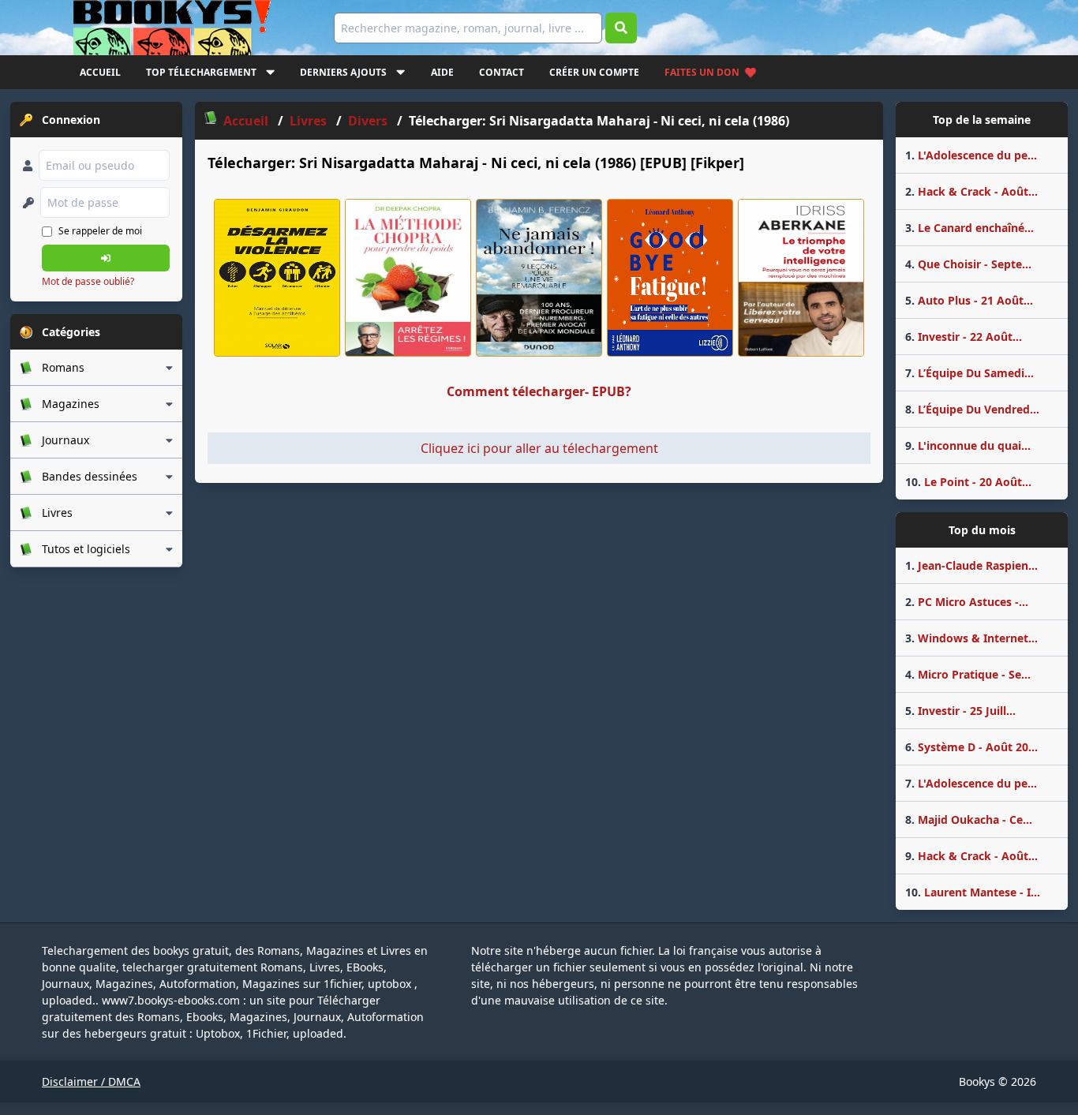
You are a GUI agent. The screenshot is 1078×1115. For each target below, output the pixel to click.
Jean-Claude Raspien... (971, 565)
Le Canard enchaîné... (969, 227)
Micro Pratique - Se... (968, 674)
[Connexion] (106, 258)
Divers (367, 120)
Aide (442, 72)
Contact (501, 72)
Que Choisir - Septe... (968, 263)
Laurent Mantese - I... (972, 892)
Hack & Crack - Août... (971, 191)
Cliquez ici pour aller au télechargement (539, 448)
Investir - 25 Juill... (960, 710)
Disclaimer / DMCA (91, 1081)
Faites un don (701, 72)
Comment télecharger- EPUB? (539, 391)
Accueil (100, 72)
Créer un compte (594, 72)
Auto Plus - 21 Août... (969, 300)
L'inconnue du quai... (968, 445)
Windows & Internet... (971, 637)
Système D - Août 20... (971, 746)
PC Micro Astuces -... (966, 601)
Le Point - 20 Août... (968, 481)
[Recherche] (621, 28)
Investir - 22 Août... (963, 336)
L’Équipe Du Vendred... (972, 409)
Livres (308, 120)
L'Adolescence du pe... (971, 155)
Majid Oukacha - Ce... (968, 819)
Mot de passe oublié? (88, 281)
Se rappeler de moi (100, 231)
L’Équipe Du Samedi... (969, 372)
